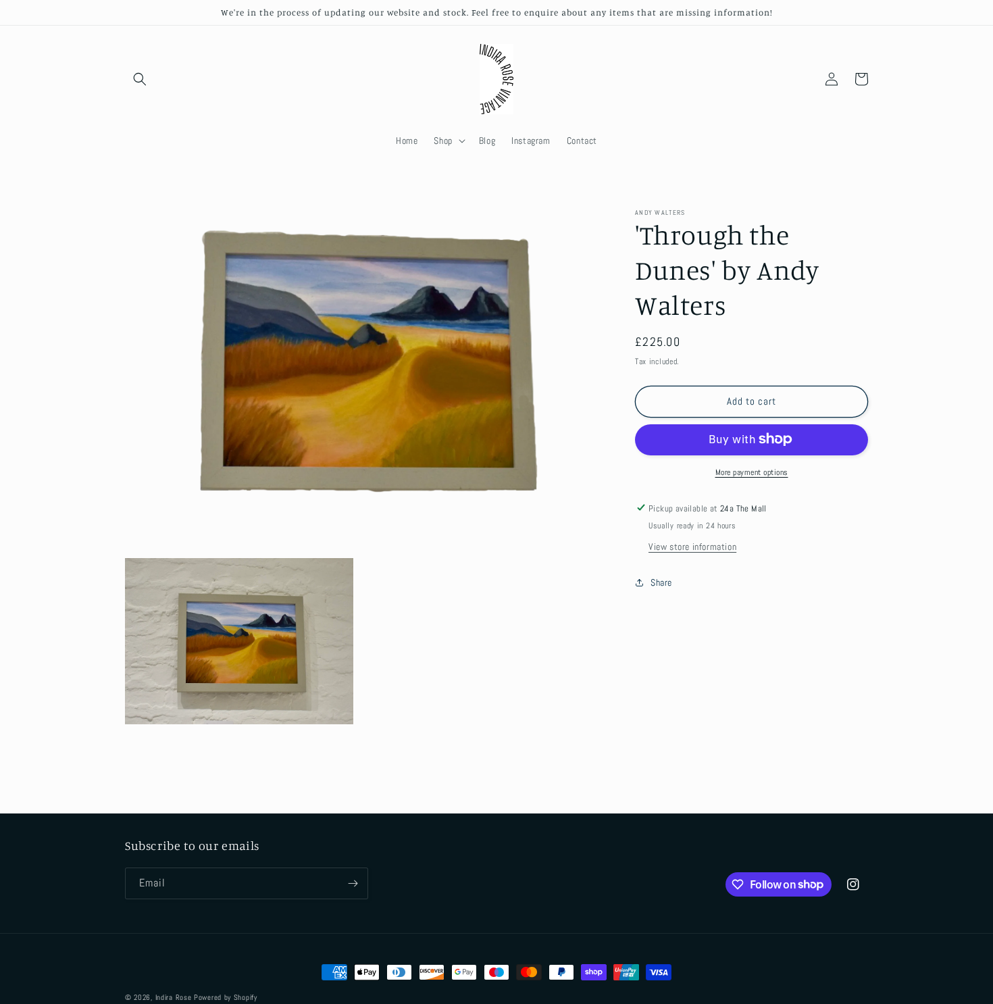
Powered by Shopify (225, 997)
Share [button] (661, 582)
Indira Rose (173, 997)
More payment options (751, 471)
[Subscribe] (352, 883)
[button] (140, 79)
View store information (692, 546)
